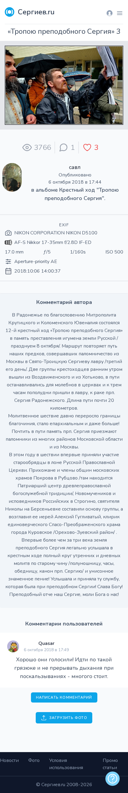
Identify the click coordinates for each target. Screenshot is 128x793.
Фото (34, 760)
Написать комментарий (64, 697)
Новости (9, 760)
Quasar (46, 643)
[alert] (112, 779)
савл (75, 167)
